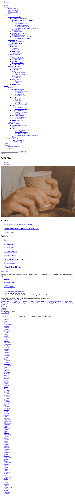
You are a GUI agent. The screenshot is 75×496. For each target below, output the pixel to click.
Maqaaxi (10, 87)
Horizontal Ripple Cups (22, 25)
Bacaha (14, 137)
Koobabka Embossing (18, 35)
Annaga (6, 279)
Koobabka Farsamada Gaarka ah (21, 36)
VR (9, 13)
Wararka (6, 143)
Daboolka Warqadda (18, 64)
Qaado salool (15, 49)
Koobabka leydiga (17, 43)
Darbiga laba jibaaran (21, 91)
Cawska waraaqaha (17, 68)
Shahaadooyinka (13, 12)
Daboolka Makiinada (18, 59)
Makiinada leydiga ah (18, 41)
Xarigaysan (18, 81)
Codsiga (6, 86)
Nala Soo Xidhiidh (13, 146)
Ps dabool (18, 100)
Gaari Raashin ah (13, 138)
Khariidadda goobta (6, 299)
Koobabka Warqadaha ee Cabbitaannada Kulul (41, 301)
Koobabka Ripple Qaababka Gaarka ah (26, 28)
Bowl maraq (15, 46)
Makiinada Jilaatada (17, 53)
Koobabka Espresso (17, 31)
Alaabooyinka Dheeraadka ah (20, 115)
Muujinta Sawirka (13, 10)
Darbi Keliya (19, 92)
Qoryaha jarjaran (20, 72)
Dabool (10, 56)
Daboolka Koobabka (18, 58)
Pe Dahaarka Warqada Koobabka (62, 303)
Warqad (17, 77)
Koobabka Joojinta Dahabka (23, 38)
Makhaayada (11, 122)
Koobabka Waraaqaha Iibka (20, 125)
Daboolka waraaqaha (21, 104)
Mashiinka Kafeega (13, 123)
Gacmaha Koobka (20, 117)
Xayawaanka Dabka (18, 63)
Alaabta (6, 15)
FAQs (10, 148)
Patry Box (18, 114)
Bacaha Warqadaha (17, 84)
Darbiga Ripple (19, 94)
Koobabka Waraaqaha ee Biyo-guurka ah (20, 303)
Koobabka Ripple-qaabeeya (23, 26)
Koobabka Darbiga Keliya (19, 18)
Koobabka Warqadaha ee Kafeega (42, 303)
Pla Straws (15, 69)
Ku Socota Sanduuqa (14, 54)
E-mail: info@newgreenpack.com (14, 291)
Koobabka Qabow (17, 30)
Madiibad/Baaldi (13, 45)
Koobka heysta (19, 119)
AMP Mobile (17, 299)
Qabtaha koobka (16, 76)
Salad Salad (15, 48)
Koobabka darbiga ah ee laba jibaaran (22, 20)
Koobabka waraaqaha (14, 17)
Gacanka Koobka (17, 79)
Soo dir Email (5, 313)
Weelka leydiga (12, 40)
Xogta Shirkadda (13, 8)
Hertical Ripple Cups (21, 23)
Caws (13, 105)
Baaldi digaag (16, 51)
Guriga (6, 5)
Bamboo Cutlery (20, 74)
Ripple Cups (15, 22)
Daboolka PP (15, 61)
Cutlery (14, 71)
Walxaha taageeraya (14, 66)
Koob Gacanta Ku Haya (19, 33)
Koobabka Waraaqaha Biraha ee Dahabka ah (14, 301)
